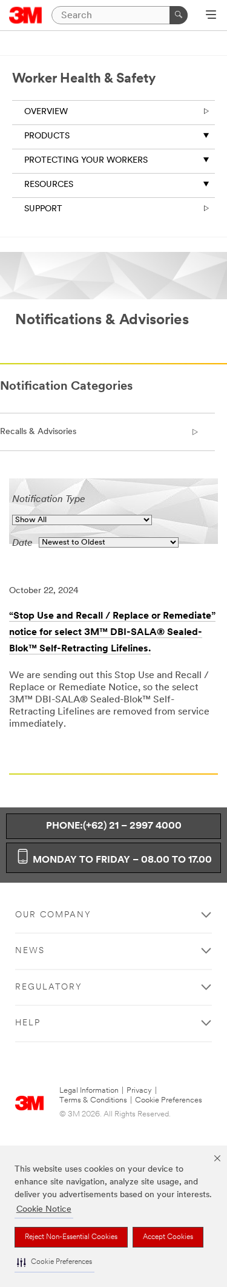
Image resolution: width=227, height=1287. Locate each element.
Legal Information (89, 1091)
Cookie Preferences (168, 1100)
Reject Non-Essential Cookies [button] (71, 1237)
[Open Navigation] (211, 16)
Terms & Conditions (93, 1100)
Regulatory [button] (48, 987)
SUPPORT (43, 209)
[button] (54, 1262)
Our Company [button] (53, 915)
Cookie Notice (43, 1209)
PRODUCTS (47, 136)
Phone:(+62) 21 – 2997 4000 (114, 826)
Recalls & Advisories (38, 431)
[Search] (178, 15)
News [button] (30, 951)
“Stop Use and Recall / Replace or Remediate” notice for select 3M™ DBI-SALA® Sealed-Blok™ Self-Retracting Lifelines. (112, 632)
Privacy (139, 1091)
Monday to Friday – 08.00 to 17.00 (121, 860)
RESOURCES (48, 184)
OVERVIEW (46, 112)
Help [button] (28, 1023)
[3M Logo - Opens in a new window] (25, 15)
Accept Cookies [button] (168, 1237)
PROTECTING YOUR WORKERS (86, 160)
